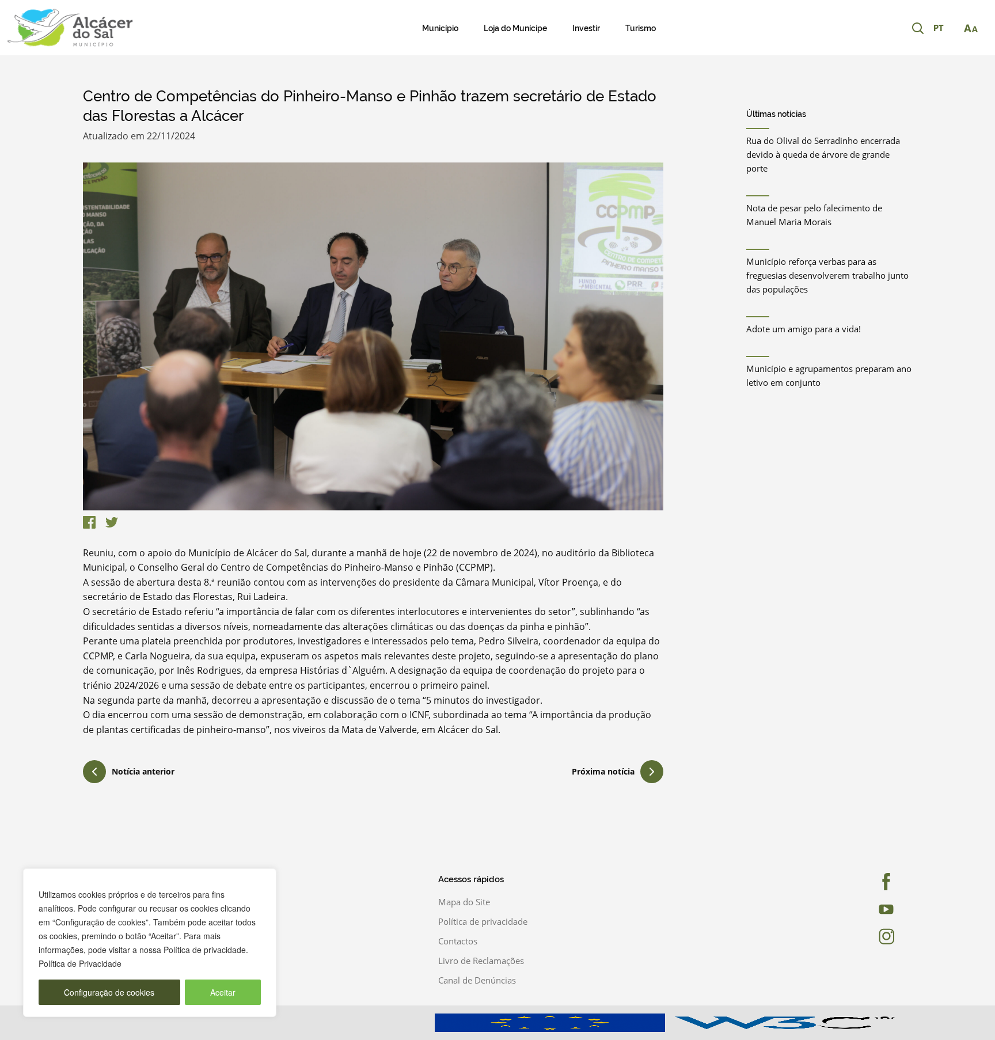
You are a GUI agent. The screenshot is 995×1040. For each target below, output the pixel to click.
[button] (944, 29)
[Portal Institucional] (103, 27)
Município (440, 28)
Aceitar (223, 992)
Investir (586, 28)
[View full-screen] (373, 336)
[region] (149, 942)
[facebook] (869, 881)
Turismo (640, 28)
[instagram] (869, 936)
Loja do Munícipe (515, 28)
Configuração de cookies (109, 992)
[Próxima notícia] (651, 771)
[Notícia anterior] (94, 773)
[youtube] (869, 909)
